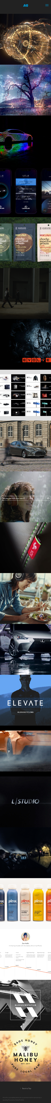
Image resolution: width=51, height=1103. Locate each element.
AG (25, 5)
